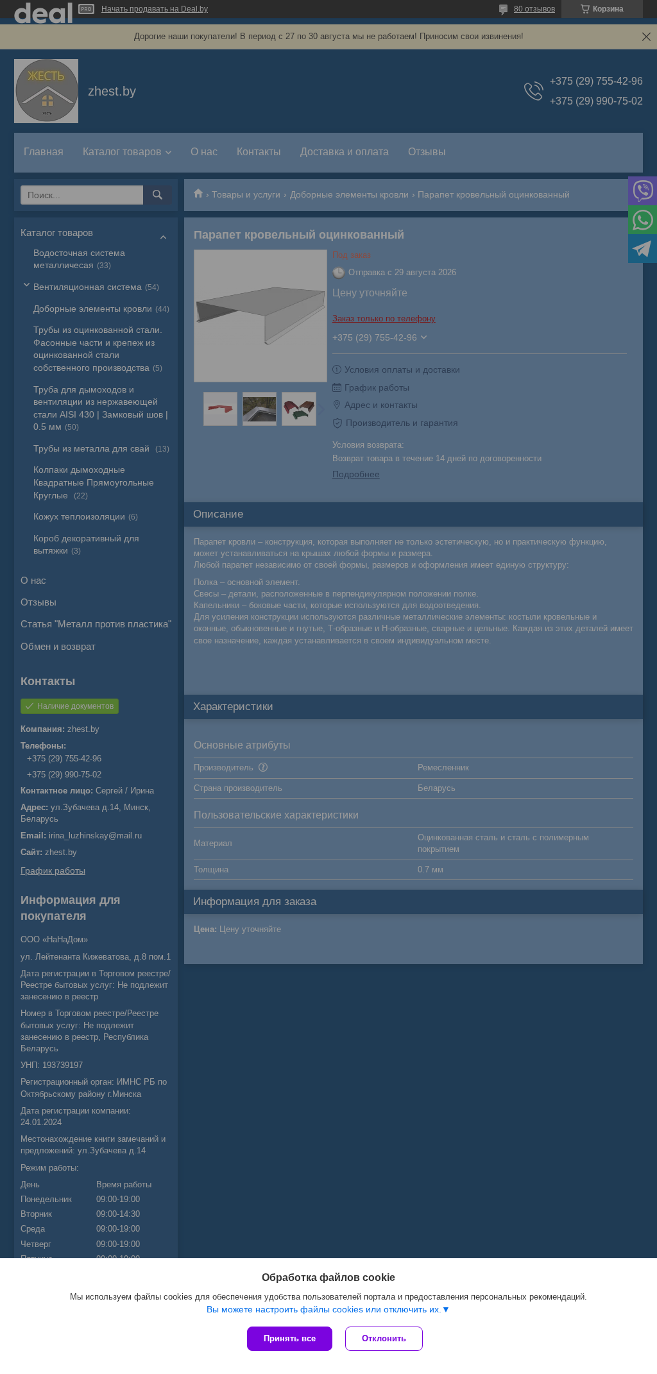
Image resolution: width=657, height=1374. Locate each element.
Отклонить (384, 1338)
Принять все (290, 1338)
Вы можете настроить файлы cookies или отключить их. (324, 1309)
